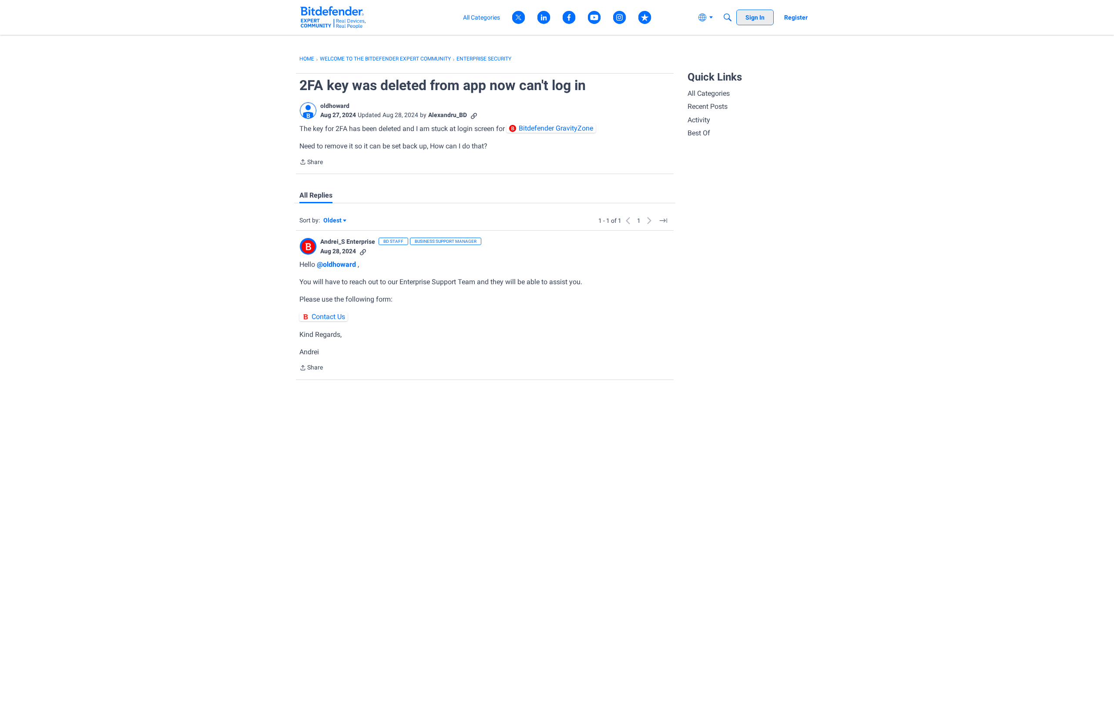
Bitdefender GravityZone (556, 128)
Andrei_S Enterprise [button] (347, 241)
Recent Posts (708, 106)
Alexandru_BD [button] (447, 114)
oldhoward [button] (334, 105)
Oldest (332, 221)
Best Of (699, 133)
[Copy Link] (474, 115)
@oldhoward (336, 264)
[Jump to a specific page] (663, 221)
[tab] (316, 195)
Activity (699, 120)
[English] (333, 17)
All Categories (709, 93)
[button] (308, 110)
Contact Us (328, 316)
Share (311, 162)
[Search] (727, 17)
